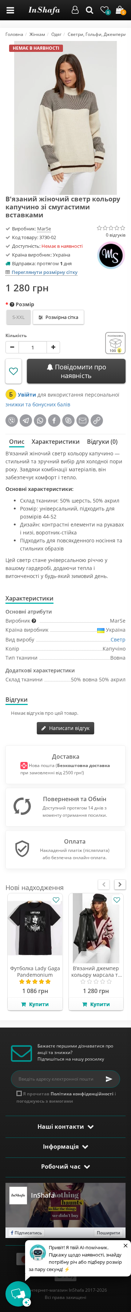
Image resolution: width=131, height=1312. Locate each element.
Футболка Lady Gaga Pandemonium (35, 971)
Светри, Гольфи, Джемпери (97, 34)
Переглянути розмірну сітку (45, 272)
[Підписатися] (109, 1079)
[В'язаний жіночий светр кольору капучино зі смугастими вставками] (65, 117)
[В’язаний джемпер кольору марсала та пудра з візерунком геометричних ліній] (96, 928)
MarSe (44, 228)
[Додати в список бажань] (13, 371)
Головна (14, 34)
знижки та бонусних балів (37, 404)
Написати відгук (69, 728)
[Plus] (53, 347)
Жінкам (37, 34)
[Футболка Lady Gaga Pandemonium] (35, 928)
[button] (75, 11)
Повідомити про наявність (79, 371)
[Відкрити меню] (10, 10)
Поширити (108, 1233)
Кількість (16, 335)
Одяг (56, 34)
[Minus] (12, 347)
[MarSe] (111, 254)
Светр (118, 639)
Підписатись (27, 1233)
